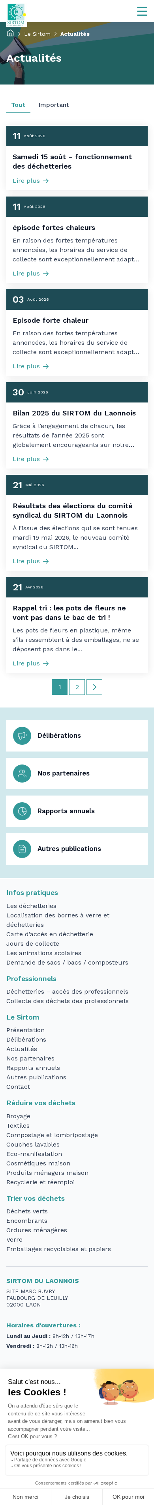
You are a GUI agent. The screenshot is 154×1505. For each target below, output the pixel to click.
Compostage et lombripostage (52, 1135)
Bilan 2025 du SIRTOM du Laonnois (74, 413)
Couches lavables (33, 1144)
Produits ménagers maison (47, 1172)
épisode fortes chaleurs (54, 227)
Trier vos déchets (35, 1198)
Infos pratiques (32, 893)
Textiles (18, 1125)
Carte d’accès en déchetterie (49, 934)
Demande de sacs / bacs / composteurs (67, 962)
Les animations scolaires (43, 953)
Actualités (21, 1049)
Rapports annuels (66, 811)
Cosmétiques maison (38, 1163)
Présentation (25, 1030)
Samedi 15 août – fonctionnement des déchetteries (72, 161)
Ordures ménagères (36, 1230)
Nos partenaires (64, 773)
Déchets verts (27, 1211)
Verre (14, 1239)
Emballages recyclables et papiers (58, 1249)
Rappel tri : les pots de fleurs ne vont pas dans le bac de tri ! (69, 612)
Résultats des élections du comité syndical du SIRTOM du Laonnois (73, 510)
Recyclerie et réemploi (40, 1182)
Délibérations (59, 735)
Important (53, 104)
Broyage (18, 1116)
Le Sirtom (37, 34)
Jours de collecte (32, 943)
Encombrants (26, 1220)
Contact (18, 1086)
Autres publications (69, 849)
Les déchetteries (31, 906)
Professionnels (31, 979)
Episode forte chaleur (50, 320)
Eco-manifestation (34, 1154)
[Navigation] (142, 11)
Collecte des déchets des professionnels (67, 1001)
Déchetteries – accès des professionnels (67, 991)
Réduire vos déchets (40, 1103)
